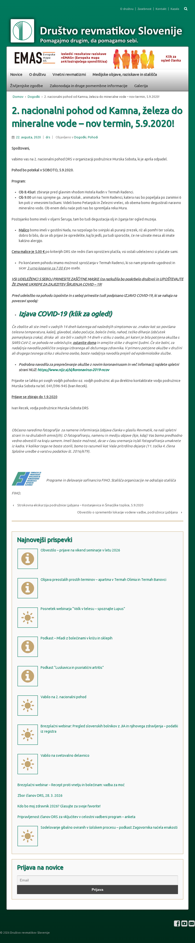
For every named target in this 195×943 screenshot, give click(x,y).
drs (48, 137)
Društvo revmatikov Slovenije (29, 932)
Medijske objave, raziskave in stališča (125, 74)
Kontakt (161, 8)
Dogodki (34, 96)
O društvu (127, 8)
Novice (16, 74)
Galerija (141, 86)
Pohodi (93, 137)
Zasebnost (145, 8)
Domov (18, 96)
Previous (13, 56)
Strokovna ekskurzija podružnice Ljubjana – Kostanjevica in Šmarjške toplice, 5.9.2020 (80, 505)
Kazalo (175, 8)
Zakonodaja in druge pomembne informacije (88, 86)
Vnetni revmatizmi (69, 74)
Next (182, 56)
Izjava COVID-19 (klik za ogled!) (65, 313)
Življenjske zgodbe (26, 86)
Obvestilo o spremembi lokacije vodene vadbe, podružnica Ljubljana (127, 512)
